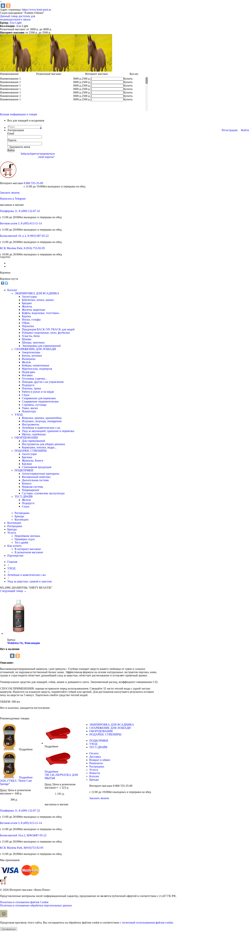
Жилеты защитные (33, 309)
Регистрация (229, 130)
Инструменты (30, 424)
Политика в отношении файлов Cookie (24, 902)
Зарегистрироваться (42, 153)
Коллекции (21, 519)
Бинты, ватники (32, 355)
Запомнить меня (20, 146)
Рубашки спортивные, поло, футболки (46, 332)
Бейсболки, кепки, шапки (38, 299)
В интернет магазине (28, 549)
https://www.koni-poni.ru (36, 9)
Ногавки (27, 375)
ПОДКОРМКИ (24, 470)
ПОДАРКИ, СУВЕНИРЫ (31, 450)
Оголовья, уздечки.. (34, 378)
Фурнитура (29, 411)
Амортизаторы (31, 352)
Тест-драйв (21, 542)
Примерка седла (25, 539)
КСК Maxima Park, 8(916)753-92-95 (21, 847)
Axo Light (15, 22)
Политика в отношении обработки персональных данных (36, 905)
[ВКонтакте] (3, 5)
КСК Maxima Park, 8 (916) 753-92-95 (22, 248)
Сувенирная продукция (36, 467)
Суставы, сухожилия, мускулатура (43, 493)
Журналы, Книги (32, 460)
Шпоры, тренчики (33, 342)
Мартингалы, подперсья (37, 368)
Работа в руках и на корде (38, 391)
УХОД (19, 414)
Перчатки (28, 326)
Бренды (19, 516)
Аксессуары (29, 296)
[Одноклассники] (8, 5)
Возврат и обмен (99, 759)
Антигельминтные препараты (40, 473)
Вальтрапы (28, 358)
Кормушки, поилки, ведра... (39, 447)
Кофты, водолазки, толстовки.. (41, 313)
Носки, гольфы (31, 319)
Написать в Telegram (13, 198)
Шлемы (26, 339)
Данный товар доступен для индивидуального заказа (17, 18)
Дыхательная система (35, 480)
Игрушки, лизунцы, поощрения (41, 421)
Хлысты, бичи (31, 335)
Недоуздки (28, 372)
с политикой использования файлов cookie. (147, 922)
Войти (245, 130)
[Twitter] (6, 283)
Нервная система (32, 486)
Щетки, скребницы (34, 434)
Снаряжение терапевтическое (40, 401)
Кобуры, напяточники (35, 365)
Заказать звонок (10, 192)
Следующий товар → (13, 590)
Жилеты (27, 306)
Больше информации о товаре (18, 114)
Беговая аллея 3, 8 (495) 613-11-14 (21, 223)
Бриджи (27, 303)
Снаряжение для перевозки (39, 398)
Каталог (94, 776)
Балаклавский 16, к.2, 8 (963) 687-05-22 (24, 235)
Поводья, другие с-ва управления (42, 381)
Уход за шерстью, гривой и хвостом (29, 581)
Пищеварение (30, 490)
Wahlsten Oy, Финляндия (23, 643)
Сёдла (25, 394)
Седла (25, 506)
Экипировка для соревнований (41, 345)
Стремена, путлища (34, 404)
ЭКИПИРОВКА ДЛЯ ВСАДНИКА (37, 293)
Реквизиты (96, 763)
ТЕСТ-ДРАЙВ (24, 496)
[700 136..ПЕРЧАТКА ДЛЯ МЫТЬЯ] (58, 743)
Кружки (27, 463)
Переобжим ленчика (27, 535)
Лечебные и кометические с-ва (41, 427)
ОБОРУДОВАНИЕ (26, 437)
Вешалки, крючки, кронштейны (42, 417)
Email (10, 133)
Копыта (26, 483)
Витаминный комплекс (36, 476)
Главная (12, 561)
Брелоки (27, 457)
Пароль (11, 140)
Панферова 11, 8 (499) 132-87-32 (20, 211)
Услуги (93, 769)
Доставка (95, 756)
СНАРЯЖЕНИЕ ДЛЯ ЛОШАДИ (35, 349)
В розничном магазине (29, 552)
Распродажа (22, 512)
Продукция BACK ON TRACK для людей (48, 329)
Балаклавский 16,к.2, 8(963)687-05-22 (23, 835)
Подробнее (26, 749)
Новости (94, 773)
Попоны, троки (31, 388)
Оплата (93, 753)
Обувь (26, 322)
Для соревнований (33, 440)
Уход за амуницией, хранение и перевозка (48, 431)
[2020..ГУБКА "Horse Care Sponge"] (9, 749)
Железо (26, 362)
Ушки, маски (30, 408)
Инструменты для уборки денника (43, 444)
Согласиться (8, 929)
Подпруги (28, 385)
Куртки (26, 316)
